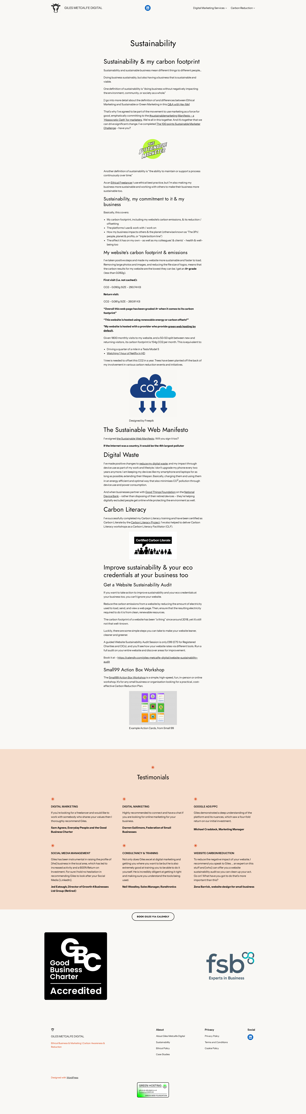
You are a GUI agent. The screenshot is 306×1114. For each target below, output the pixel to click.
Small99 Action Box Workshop (127, 677)
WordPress (72, 1077)
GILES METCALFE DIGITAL (83, 8)
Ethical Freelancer (121, 182)
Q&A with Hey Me (178, 104)
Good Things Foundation (160, 492)
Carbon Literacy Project (145, 522)
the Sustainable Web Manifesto (135, 438)
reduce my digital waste (153, 463)
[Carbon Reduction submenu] (254, 8)
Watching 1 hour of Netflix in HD (126, 353)
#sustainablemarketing (163, 115)
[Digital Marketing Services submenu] (226, 8)
